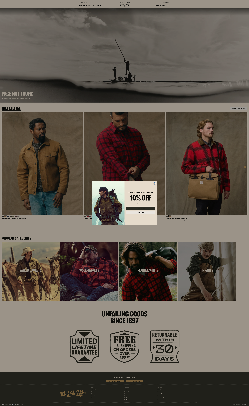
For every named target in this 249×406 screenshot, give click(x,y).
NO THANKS (141, 212)
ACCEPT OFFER (141, 208)
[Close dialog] (154, 184)
